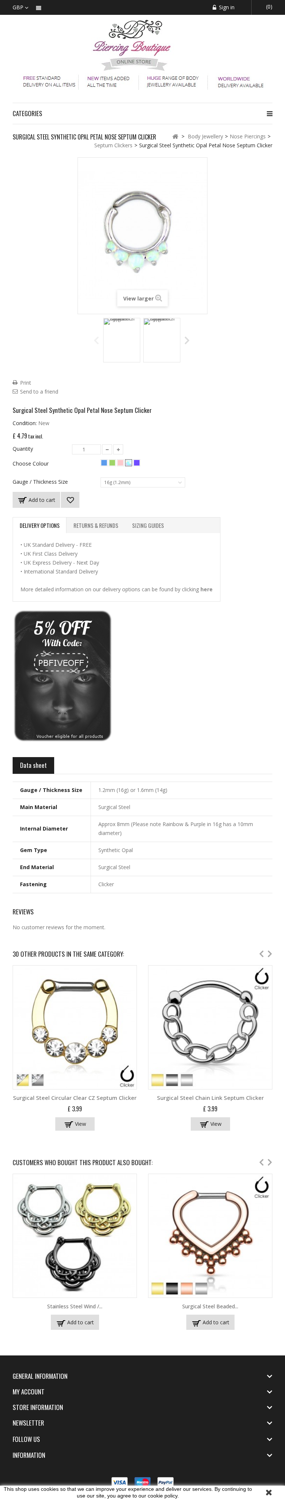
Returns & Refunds (95, 525)
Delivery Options (40, 525)
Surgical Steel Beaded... (210, 1306)
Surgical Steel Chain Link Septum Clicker (210, 1097)
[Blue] (104, 463)
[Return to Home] (175, 136)
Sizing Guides (148, 525)
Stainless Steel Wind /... (74, 1306)
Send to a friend (39, 391)
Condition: (25, 423)
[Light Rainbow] (128, 463)
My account (29, 1391)
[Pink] (120, 463)
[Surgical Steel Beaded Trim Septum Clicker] (210, 1236)
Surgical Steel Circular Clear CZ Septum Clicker (75, 1097)
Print (25, 382)
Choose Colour (31, 463)
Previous (96, 339)
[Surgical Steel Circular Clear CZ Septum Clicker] (75, 1027)
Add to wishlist (70, 500)
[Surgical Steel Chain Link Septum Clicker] (210, 1027)
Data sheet (33, 765)
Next (187, 339)
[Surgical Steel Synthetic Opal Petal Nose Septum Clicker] (121, 340)
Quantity (23, 448)
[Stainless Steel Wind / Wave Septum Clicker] (75, 1236)
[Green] (112, 463)
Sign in (226, 7)
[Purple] (137, 463)
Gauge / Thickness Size (41, 481)
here (206, 589)
